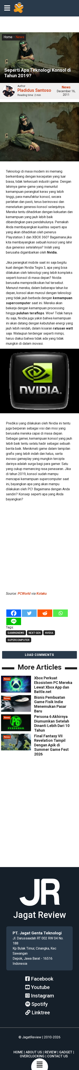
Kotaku (41, 594)
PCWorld (24, 594)
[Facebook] (13, 613)
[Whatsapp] (60, 613)
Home (8, 37)
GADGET (65, 1052)
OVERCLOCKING (32, 1056)
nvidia (49, 632)
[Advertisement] (39, 545)
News (20, 37)
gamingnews (16, 632)
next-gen (35, 632)
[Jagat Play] (18, 8)
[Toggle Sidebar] (8, 8)
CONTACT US (57, 1056)
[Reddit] (44, 613)
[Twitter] (29, 613)
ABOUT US (34, 1052)
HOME (18, 1052)
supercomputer (18, 640)
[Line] (13, 621)
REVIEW (50, 1052)
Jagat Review (39, 915)
